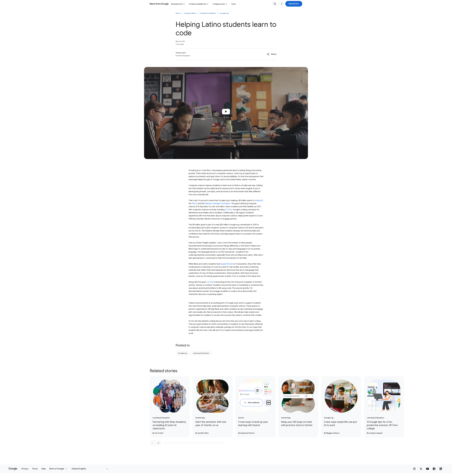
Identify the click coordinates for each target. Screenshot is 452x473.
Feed (233, 4)
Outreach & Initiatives (208, 13)
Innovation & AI (177, 4)
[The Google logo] (12, 468)
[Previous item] (152, 443)
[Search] (275, 4)
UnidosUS (259, 200)
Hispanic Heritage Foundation (217, 203)
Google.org (224, 13)
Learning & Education (201, 353)
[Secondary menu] (281, 4)
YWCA (194, 203)
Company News (190, 13)
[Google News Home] (159, 4)
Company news (219, 4)
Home (178, 13)
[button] (293, 4)
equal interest (227, 264)
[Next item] (158, 443)
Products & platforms (197, 4)
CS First (228, 209)
